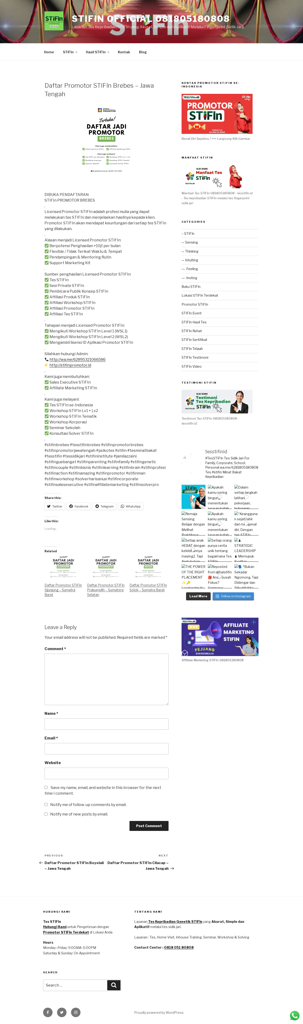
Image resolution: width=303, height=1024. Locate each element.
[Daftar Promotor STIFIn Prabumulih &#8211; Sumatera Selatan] (106, 567)
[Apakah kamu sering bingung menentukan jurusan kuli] (220, 497)
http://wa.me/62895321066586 (77, 359)
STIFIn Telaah (192, 349)
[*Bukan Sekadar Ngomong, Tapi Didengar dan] (246, 576)
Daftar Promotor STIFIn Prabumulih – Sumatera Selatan (106, 590)
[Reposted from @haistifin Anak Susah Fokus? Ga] (220, 576)
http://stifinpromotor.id (70, 365)
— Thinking (190, 251)
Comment (55, 649)
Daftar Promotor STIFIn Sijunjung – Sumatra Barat (63, 590)
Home (49, 52)
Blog (143, 52)
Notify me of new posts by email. (79, 814)
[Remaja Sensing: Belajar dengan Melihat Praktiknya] (194, 523)
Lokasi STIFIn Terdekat (200, 295)
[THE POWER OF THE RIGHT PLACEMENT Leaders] (194, 576)
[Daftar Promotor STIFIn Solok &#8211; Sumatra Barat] (148, 567)
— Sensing (190, 242)
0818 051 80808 (179, 947)
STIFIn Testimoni (195, 357)
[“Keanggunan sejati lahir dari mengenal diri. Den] (246, 523)
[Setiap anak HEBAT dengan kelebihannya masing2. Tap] (194, 550)
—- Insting (189, 278)
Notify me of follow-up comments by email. (88, 804)
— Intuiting (190, 260)
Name (51, 713)
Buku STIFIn (191, 287)
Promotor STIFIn (195, 304)
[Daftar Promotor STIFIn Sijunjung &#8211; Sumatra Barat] (63, 567)
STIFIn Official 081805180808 (151, 19)
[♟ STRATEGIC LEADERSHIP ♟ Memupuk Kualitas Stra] (246, 550)
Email (51, 738)
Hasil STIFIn (96, 52)
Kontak (124, 52)
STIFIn (68, 52)
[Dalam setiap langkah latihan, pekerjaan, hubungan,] (246, 497)
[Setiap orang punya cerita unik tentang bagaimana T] (220, 550)
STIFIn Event (192, 313)
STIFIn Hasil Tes (194, 322)
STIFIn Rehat (192, 331)
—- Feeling (190, 269)
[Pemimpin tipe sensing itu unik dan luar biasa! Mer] (194, 497)
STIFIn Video (192, 366)
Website (53, 763)
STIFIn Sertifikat (194, 340)
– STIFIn (188, 233)
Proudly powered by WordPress (159, 1012)
